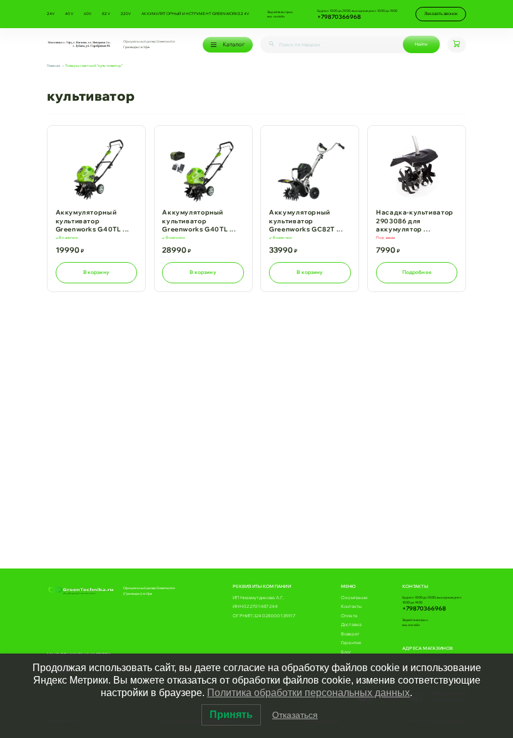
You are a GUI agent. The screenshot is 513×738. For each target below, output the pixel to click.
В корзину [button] (96, 272)
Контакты (351, 606)
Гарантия (351, 642)
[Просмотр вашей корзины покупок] (456, 45)
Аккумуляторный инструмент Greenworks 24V (194, 13)
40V (69, 13)
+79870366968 (339, 16)
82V (105, 13)
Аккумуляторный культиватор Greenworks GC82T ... (306, 220)
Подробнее (417, 272)
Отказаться (295, 715)
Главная (54, 66)
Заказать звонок (441, 13)
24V (50, 13)
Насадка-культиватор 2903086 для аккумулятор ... (415, 220)
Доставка (351, 624)
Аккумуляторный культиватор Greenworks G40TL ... (93, 220)
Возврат (350, 634)
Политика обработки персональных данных (308, 692)
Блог (346, 652)
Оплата (349, 616)
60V (87, 13)
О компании (354, 597)
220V (126, 13)
